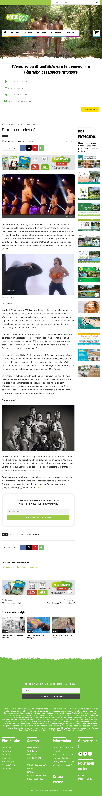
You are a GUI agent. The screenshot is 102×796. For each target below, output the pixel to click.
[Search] (97, 2)
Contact (82, 775)
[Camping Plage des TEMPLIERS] (89, 215)
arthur (12, 534)
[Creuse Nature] (89, 281)
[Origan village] (89, 183)
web (70, 790)
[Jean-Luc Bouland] (3, 141)
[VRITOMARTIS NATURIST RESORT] (89, 167)
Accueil (4, 124)
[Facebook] (23, 148)
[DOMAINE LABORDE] (89, 231)
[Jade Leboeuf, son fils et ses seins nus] (13, 625)
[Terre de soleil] (89, 344)
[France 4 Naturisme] (89, 313)
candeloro (20, 534)
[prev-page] (3, 644)
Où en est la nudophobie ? (13, 603)
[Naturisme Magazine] (20, 18)
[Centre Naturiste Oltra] (89, 360)
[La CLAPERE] (89, 246)
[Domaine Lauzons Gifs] (89, 297)
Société (20, 124)
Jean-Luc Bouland (14, 141)
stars (29, 534)
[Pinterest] (35, 148)
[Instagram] (85, 754)
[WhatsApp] (41, 148)
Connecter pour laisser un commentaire (20, 567)
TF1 (37, 487)
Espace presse (58, 779)
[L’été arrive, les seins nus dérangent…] (38, 625)
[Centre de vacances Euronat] (89, 376)
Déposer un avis (86, 779)
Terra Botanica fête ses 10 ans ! (61, 603)
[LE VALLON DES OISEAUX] (89, 262)
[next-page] (7, 644)
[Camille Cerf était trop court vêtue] (63, 625)
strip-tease (37, 534)
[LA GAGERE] (89, 199)
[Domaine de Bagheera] (89, 329)
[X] (29, 148)
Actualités (12, 124)
